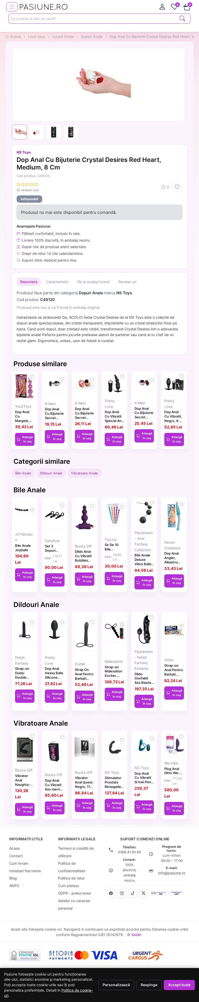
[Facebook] (110, 893)
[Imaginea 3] (53, 132)
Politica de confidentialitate (71, 867)
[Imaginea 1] (19, 132)
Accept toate (179, 985)
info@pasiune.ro (171, 873)
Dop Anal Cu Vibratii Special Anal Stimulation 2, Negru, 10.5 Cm (114, 423)
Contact (16, 856)
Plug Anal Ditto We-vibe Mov (172, 773)
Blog (13, 878)
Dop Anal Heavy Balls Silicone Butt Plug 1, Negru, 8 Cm (54, 679)
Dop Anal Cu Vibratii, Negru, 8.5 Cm (173, 418)
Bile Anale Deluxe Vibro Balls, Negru (143, 561)
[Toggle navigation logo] (12, 6)
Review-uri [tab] (127, 282)
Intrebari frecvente (25, 871)
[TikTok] (132, 893)
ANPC (14, 885)
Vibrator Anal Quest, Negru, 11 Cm (84, 784)
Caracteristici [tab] (57, 282)
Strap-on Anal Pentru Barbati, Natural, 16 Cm (173, 674)
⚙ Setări (134, 934)
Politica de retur (71, 878)
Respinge (149, 985)
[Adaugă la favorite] (177, 187)
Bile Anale (23, 473)
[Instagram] (121, 893)
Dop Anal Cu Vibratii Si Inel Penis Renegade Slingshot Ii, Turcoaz (144, 784)
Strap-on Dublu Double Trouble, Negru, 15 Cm (23, 679)
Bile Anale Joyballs (23, 547)
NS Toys (24, 152)
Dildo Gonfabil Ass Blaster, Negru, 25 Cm (143, 682)
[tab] (162, 6)
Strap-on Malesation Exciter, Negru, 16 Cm (113, 675)
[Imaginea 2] (36, 132)
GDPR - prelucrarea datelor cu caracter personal (74, 900)
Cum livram (18, 863)
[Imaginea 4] (70, 132)
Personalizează (116, 985)
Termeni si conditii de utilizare (76, 852)
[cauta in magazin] (182, 18)
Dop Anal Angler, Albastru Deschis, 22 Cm (173, 562)
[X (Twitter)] (143, 893)
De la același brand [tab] (93, 282)
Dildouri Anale (51, 473)
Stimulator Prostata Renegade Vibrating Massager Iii (114, 786)
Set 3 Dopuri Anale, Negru (50, 552)
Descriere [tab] (28, 282)
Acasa (14, 848)
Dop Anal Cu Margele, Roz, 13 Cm (24, 418)
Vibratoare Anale (84, 473)
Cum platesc (68, 885)
